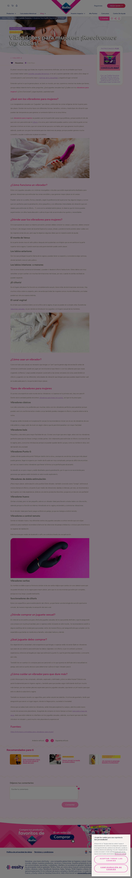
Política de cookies (120, 854)
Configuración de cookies (111, 868)
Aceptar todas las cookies (111, 859)
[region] (111, 855)
